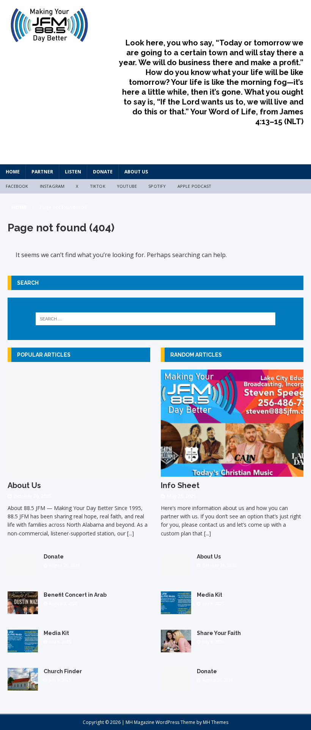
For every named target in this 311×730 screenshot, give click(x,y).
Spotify (157, 186)
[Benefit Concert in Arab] (23, 609)
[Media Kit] (23, 648)
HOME (13, 171)
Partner (42, 171)
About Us (136, 171)
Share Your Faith (219, 633)
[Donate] (23, 571)
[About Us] (79, 472)
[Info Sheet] (232, 472)
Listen (73, 171)
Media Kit (56, 633)
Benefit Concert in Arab (75, 595)
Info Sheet (180, 485)
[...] (130, 533)
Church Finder (63, 671)
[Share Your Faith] (176, 648)
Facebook (17, 186)
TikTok (97, 186)
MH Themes (215, 722)
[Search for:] (155, 318)
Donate (103, 171)
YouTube (127, 186)
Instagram (52, 186)
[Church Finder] (23, 686)
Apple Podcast (194, 186)
